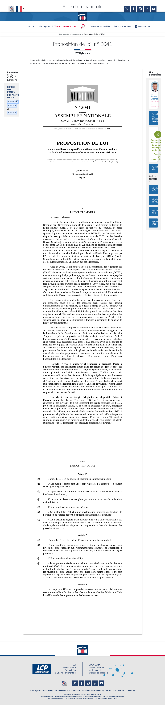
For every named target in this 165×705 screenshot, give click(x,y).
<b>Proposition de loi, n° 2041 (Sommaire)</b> (11, 76)
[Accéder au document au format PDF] (153, 189)
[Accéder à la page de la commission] (153, 144)
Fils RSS (105, 696)
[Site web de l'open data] (109, 669)
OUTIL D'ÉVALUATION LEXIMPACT (120, 691)
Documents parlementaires (70, 34)
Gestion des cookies (116, 696)
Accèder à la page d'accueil (82, 15)
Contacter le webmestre (92, 696)
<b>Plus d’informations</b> (153, 73)
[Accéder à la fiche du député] (153, 94)
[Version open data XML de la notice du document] (153, 211)
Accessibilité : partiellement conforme (68, 696)
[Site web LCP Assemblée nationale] (56, 669)
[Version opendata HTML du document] (153, 200)
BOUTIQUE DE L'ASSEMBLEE (41, 691)
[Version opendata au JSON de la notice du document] (153, 223)
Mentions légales (47, 696)
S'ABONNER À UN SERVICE (92, 691)
